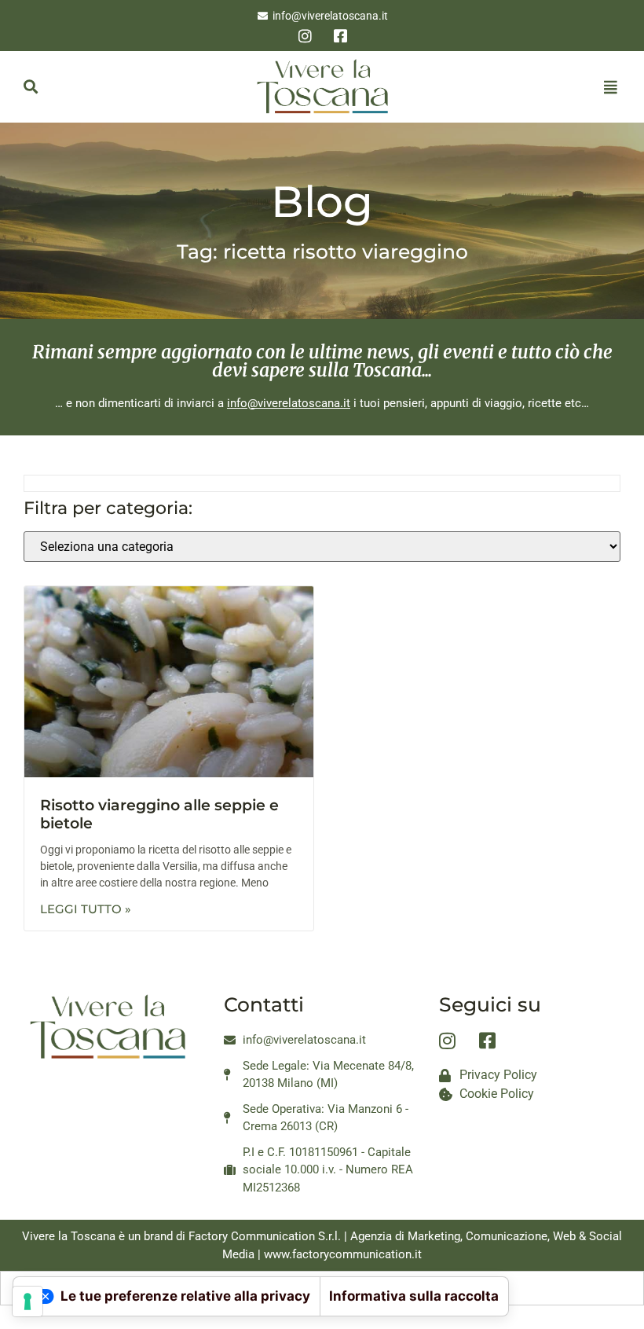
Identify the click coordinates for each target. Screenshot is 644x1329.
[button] (30, 87)
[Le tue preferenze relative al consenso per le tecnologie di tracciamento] (27, 1301)
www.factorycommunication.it (343, 1254)
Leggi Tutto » (85, 909)
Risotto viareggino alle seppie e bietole (159, 814)
